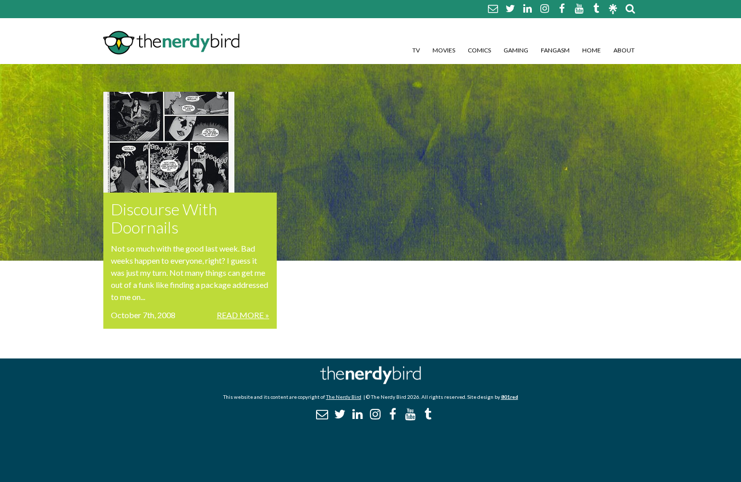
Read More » (243, 315)
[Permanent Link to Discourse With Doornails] (190, 142)
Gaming (516, 50)
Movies (444, 50)
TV (416, 50)
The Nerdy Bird (343, 397)
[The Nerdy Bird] (370, 381)
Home (591, 50)
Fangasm (555, 50)
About (624, 50)
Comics (479, 50)
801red (509, 397)
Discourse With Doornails (164, 218)
